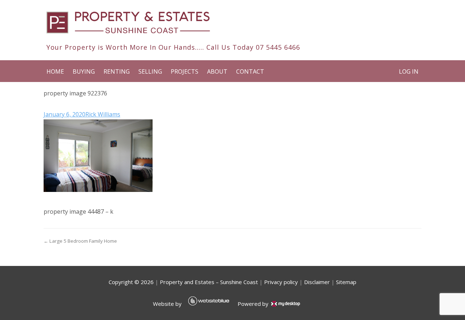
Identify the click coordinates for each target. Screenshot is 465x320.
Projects (184, 71)
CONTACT (250, 71)
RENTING (117, 71)
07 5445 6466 (278, 47)
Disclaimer (317, 282)
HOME (55, 71)
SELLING (150, 71)
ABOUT (217, 71)
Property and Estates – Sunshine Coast (209, 282)
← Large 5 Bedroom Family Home (80, 241)
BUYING (84, 71)
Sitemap (346, 282)
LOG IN (408, 71)
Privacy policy (281, 282)
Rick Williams (102, 114)
